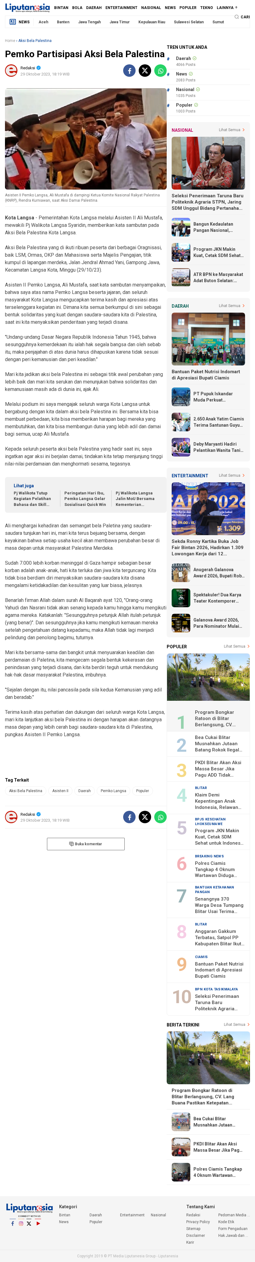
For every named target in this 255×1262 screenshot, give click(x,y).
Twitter (29, 1231)
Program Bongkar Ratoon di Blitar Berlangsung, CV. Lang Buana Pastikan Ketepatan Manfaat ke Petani (219, 718)
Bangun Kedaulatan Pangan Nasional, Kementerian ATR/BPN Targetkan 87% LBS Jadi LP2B (218, 227)
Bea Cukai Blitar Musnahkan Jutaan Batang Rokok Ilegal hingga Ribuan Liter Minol (217, 744)
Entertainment (121, 8)
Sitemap (193, 1229)
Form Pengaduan (233, 1229)
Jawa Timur (119, 22)
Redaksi (42, 1233)
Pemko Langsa (113, 791)
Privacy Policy (33, 1233)
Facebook (13, 1231)
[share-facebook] (129, 70)
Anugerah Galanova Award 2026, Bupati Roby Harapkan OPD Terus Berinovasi (218, 573)
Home (10, 41)
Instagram (21, 1231)
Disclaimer (195, 1235)
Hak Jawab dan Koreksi (234, 1235)
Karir (190, 1242)
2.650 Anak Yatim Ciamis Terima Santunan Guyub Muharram (218, 422)
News (170, 8)
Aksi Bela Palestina (25, 791)
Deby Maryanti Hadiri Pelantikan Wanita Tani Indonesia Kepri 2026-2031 (216, 447)
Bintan (61, 8)
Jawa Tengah (89, 22)
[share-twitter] (145, 70)
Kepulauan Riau (151, 22)
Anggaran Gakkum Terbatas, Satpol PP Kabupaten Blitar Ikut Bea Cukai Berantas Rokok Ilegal (218, 938)
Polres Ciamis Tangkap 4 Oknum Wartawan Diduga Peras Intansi (215, 869)
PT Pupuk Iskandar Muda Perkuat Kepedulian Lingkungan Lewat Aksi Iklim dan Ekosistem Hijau (217, 397)
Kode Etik (17, 1233)
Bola (77, 8)
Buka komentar (88, 844)
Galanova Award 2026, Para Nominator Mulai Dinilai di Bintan (216, 623)
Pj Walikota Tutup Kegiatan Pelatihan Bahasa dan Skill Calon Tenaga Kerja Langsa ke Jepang (33, 499)
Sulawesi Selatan (189, 22)
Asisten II (60, 791)
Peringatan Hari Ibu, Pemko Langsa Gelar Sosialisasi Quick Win (85, 499)
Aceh (43, 22)
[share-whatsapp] (160, 70)
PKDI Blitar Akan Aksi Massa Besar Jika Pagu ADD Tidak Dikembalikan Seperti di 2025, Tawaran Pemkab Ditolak (218, 769)
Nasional (151, 8)
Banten (63, 22)
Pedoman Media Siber (25, 1233)
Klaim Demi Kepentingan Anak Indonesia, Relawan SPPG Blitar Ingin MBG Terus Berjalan (219, 801)
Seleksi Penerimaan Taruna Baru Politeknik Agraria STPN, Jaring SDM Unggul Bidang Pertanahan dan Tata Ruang (207, 202)
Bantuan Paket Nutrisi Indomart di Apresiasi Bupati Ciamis (206, 375)
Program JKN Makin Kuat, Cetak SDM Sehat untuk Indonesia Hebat (217, 253)
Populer (188, 8)
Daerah (94, 8)
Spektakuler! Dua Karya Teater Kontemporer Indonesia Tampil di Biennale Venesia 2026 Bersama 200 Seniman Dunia (217, 598)
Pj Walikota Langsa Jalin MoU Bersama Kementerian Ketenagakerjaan (135, 499)
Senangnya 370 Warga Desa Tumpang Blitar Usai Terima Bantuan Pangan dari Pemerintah (219, 905)
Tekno (206, 8)
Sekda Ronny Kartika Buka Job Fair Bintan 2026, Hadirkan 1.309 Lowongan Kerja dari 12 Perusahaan (207, 548)
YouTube (38, 1231)
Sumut (218, 22)
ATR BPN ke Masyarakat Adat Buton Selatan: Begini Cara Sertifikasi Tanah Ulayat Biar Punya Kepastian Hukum (218, 278)
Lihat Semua (229, 130)
